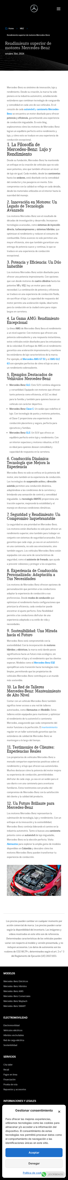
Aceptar (34, 1152)
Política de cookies (34, 1172)
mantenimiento (49, 727)
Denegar (34, 1163)
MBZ (22, 28)
